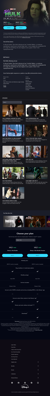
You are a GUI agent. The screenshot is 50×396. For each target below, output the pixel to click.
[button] (25, 362)
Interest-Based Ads (14, 359)
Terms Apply (17, 321)
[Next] (48, 221)
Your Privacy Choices (14, 356)
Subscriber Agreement (14, 354)
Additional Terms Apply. (26, 37)
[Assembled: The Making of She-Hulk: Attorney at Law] (35, 221)
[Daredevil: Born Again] (13, 221)
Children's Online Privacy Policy (16, 349)
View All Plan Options (8, 41)
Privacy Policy (13, 347)
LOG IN (46, 1)
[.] (12, 383)
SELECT (8, 27)
